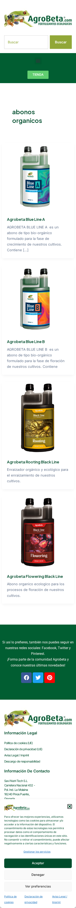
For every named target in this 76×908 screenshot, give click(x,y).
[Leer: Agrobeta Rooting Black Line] (38, 417)
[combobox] (26, 42)
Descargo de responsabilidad (22, 761)
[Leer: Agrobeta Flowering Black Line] (38, 532)
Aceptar (38, 863)
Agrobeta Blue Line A (26, 219)
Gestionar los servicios (36, 851)
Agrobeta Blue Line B (26, 341)
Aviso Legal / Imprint (16, 755)
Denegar (38, 875)
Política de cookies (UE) (18, 743)
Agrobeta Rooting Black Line (33, 461)
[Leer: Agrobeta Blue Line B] (36, 299)
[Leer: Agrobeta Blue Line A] (36, 177)
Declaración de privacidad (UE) (23, 749)
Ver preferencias (38, 886)
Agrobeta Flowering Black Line (35, 576)
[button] (70, 806)
